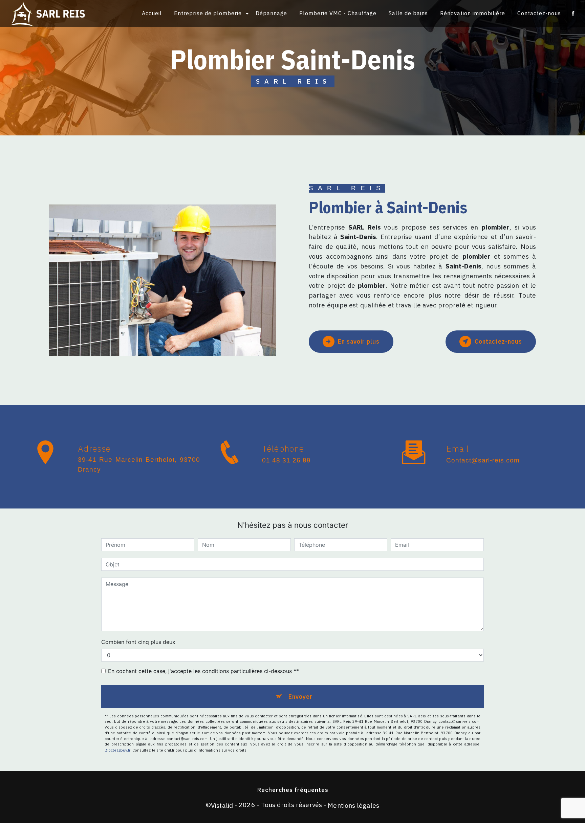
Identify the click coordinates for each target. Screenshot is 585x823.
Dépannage (271, 13)
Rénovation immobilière (472, 13)
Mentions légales (353, 805)
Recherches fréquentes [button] (292, 790)
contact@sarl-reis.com (483, 460)
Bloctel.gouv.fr (117, 750)
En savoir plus (359, 341)
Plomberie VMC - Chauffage (337, 13)
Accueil (152, 13)
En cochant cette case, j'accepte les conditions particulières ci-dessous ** (203, 671)
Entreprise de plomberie (208, 13)
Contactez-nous (539, 13)
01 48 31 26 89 (286, 460)
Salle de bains (408, 13)
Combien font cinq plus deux (138, 641)
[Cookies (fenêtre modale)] (2, 819)
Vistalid (222, 805)
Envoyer (300, 696)
